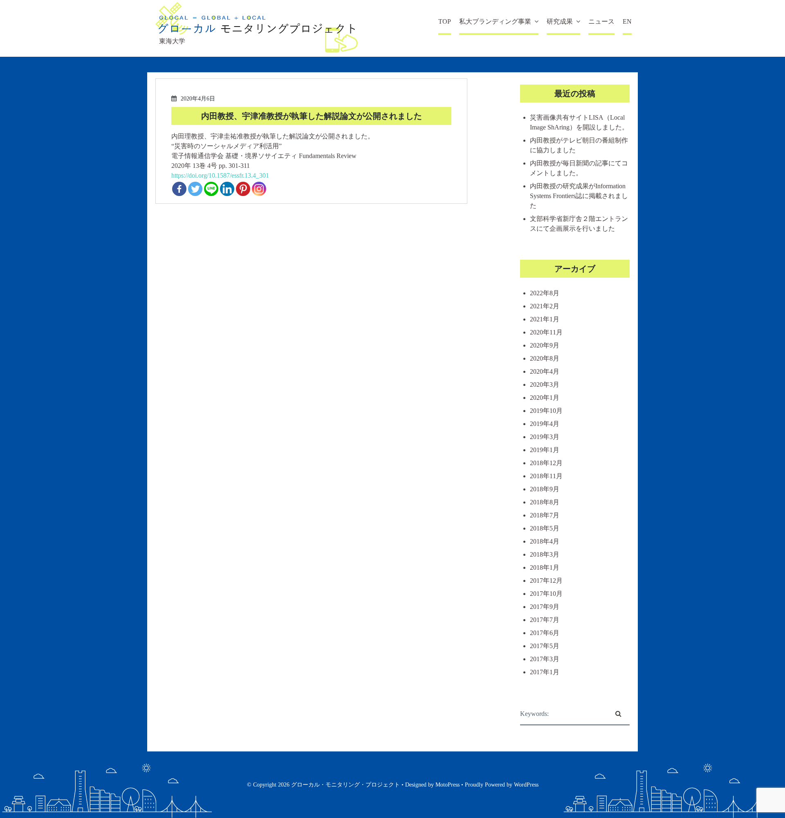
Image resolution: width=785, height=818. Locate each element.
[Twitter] (195, 189)
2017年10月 (546, 593)
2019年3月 (544, 436)
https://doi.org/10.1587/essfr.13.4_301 (220, 175)
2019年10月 (546, 410)
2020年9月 (544, 345)
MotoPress (447, 785)
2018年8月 (544, 502)
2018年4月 (544, 541)
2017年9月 (544, 606)
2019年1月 (544, 449)
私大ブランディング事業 (495, 21)
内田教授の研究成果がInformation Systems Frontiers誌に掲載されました (579, 196)
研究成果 (560, 21)
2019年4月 (544, 423)
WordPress (526, 785)
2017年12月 (546, 580)
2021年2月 (544, 306)
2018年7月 (544, 515)
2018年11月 (546, 476)
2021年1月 (544, 319)
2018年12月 (546, 462)
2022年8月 (544, 293)
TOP (444, 21)
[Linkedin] (227, 189)
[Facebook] (179, 189)
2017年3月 (544, 658)
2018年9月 (544, 489)
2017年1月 (544, 672)
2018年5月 (544, 528)
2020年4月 (544, 371)
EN (627, 21)
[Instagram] (259, 189)
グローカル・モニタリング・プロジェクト (345, 785)
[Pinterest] (243, 189)
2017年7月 (544, 619)
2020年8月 (544, 358)
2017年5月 (544, 645)
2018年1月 (544, 567)
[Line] (211, 189)
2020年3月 (544, 384)
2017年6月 (544, 632)
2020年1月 (544, 397)
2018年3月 (544, 554)
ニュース (601, 21)
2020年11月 (546, 332)
